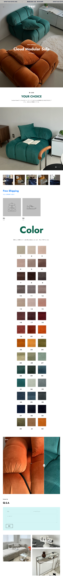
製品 (4, 218)
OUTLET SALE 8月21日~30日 (34, 1)
